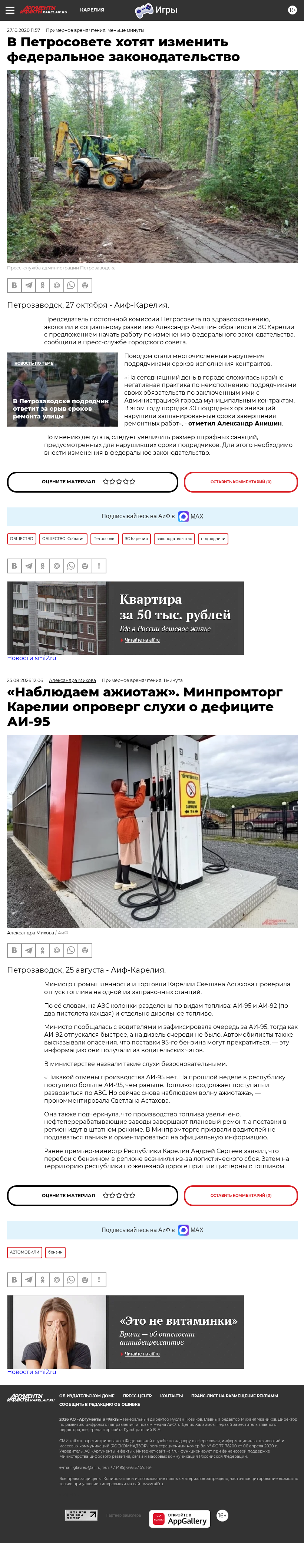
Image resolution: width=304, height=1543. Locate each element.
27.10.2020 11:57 (23, 30)
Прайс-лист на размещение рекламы (234, 1396)
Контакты (171, 1396)
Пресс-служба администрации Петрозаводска (61, 268)
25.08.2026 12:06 (25, 680)
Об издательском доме (87, 1396)
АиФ (63, 933)
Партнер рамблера (123, 1515)
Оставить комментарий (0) (241, 482)
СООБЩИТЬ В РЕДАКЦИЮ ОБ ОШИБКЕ (99, 1404)
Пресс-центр (137, 1396)
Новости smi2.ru (31, 658)
